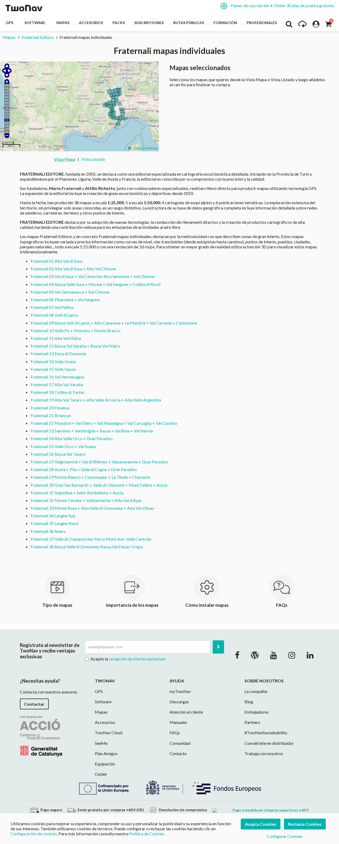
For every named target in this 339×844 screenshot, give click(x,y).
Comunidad (180, 743)
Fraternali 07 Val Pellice (51, 307)
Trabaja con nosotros (263, 753)
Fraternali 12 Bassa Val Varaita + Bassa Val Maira (75, 345)
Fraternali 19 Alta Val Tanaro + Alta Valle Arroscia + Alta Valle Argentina (95, 399)
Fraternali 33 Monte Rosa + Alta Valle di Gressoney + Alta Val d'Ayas (92, 507)
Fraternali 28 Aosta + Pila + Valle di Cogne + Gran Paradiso (83, 469)
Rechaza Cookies (305, 824)
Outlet (101, 774)
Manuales (178, 722)
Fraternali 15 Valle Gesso (53, 369)
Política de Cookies (146, 833)
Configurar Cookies (284, 836)
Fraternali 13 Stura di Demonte (58, 353)
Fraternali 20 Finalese (49, 407)
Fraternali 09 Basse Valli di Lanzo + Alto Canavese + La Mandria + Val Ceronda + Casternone (113, 322)
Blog (248, 701)
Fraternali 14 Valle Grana (52, 361)
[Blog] (255, 655)
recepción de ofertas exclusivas (137, 658)
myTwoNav (180, 691)
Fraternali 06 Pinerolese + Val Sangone (65, 299)
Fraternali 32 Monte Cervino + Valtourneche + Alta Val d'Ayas (86, 500)
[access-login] (316, 25)
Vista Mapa (64, 159)
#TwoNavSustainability (265, 732)
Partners (252, 722)
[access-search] (289, 25)
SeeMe (101, 743)
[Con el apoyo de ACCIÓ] (41, 737)
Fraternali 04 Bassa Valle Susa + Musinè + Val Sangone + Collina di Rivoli (95, 284)
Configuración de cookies (34, 833)
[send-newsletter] (218, 647)
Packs (119, 22)
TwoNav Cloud (108, 732)
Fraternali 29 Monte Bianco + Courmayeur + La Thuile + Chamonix (90, 477)
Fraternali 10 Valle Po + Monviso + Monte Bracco (75, 330)
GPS (10, 22)
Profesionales (262, 22)
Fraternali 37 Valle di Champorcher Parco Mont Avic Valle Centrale (90, 538)
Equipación (105, 763)
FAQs (175, 732)
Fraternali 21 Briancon (50, 415)
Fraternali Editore (37, 37)
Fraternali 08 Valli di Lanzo (54, 314)
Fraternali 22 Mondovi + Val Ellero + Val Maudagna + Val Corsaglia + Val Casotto (103, 423)
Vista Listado (93, 159)
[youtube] (273, 655)
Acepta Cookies (260, 824)
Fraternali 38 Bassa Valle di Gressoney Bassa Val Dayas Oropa (86, 546)
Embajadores (256, 711)
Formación (225, 22)
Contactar (34, 703)
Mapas (62, 22)
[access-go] (302, 25)
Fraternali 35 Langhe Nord (54, 523)
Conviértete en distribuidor (269, 743)
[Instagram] (291, 655)
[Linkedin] (310, 655)
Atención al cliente (186, 711)
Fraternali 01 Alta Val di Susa (56, 260)
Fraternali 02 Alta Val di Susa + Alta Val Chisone (73, 268)
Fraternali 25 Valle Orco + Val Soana (63, 446)
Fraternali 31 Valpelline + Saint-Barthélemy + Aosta (76, 492)
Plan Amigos (106, 753)
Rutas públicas (188, 22)
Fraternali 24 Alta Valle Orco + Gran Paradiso (71, 438)
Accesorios (91, 22)
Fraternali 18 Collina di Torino (57, 392)
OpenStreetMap (145, 148)
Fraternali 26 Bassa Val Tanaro (58, 454)
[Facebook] (237, 655)
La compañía (255, 691)
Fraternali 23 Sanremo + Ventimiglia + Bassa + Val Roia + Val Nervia (91, 430)
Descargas (179, 701)
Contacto (178, 753)
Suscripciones (149, 22)
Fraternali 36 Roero (48, 531)
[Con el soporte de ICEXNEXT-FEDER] (169, 786)
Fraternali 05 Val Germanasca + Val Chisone (69, 291)
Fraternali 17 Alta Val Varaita (56, 384)
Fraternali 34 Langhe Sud (52, 515)
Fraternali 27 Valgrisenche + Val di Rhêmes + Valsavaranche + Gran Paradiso (99, 461)
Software (35, 22)
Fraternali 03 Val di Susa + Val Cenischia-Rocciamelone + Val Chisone (92, 276)
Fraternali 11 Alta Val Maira (55, 338)
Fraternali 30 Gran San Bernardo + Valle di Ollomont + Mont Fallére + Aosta (98, 484)
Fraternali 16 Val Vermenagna (57, 376)
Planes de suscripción (282, 5)
